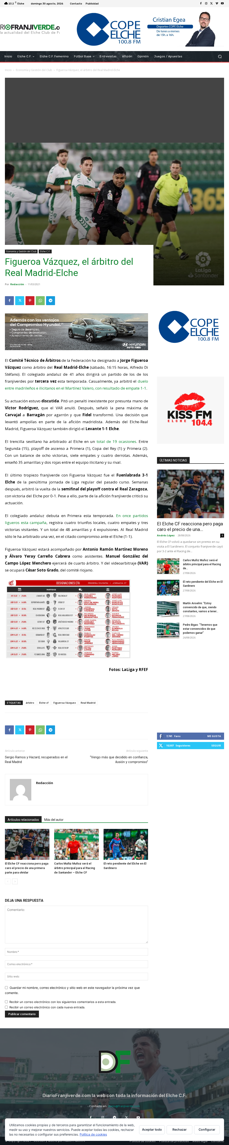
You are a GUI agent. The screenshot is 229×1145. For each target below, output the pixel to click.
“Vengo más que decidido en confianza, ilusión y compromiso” (119, 759)
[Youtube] (222, 3)
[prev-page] (8, 881)
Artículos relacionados (23, 820)
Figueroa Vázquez (64, 702)
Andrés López (166, 535)
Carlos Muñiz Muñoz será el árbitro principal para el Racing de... (202, 564)
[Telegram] (50, 300)
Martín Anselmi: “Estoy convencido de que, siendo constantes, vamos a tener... (200, 607)
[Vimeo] (217, 3)
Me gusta (214, 736)
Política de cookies (93, 1134)
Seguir (216, 745)
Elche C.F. (45, 251)
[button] (219, 56)
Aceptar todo (152, 1129)
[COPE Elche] (142, 29)
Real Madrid (88, 702)
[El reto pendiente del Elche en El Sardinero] (126, 844)
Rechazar (179, 1129)
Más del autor (54, 820)
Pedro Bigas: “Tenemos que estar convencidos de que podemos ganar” (200, 628)
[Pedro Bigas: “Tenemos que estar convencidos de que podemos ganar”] (168, 630)
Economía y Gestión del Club (34, 70)
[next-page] (15, 881)
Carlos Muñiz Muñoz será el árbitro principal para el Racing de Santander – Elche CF (74, 868)
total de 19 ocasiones (115, 441)
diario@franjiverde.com (124, 1106)
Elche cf (44, 702)
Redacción (17, 284)
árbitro (30, 702)
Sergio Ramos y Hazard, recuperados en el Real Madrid (36, 759)
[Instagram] (206, 3)
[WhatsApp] (40, 300)
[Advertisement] (114, 109)
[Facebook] (201, 3)
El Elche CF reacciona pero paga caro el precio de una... (190, 526)
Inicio (8, 70)
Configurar (207, 1129)
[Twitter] (211, 3)
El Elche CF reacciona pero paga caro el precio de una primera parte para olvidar (26, 868)
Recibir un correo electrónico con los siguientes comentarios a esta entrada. (62, 1002)
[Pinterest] (29, 300)
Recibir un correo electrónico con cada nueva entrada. (47, 1007)
